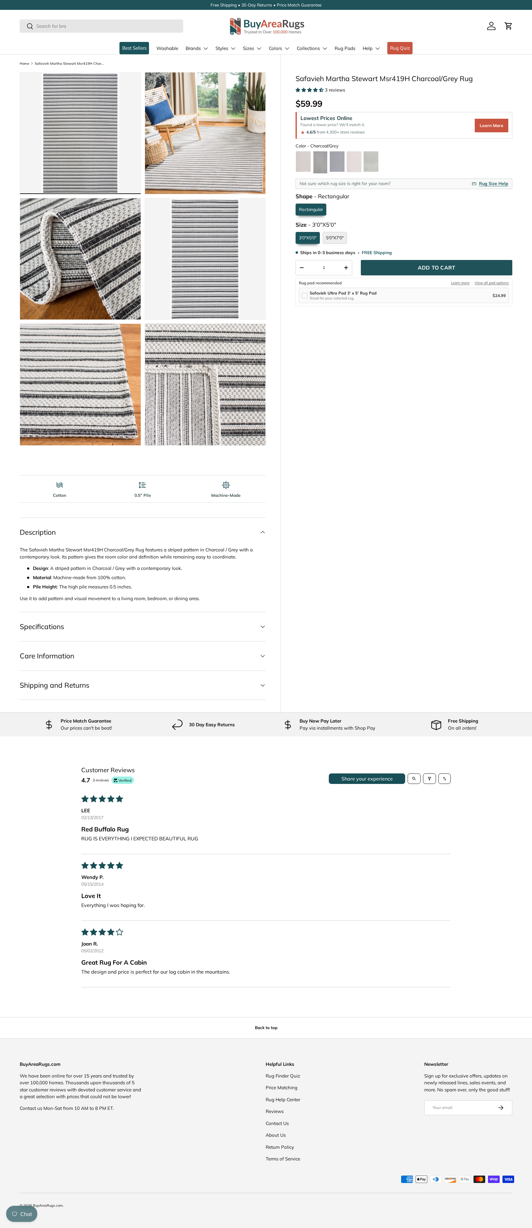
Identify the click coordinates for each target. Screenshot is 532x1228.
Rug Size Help (493, 183)
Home (24, 63)
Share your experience (367, 779)
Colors (275, 48)
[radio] (303, 162)
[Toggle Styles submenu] (233, 48)
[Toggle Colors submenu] (287, 48)
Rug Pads (345, 48)
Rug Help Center (283, 1099)
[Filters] (429, 778)
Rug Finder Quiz (283, 1076)
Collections (308, 48)
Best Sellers (134, 48)
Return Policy (280, 1147)
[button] (508, 26)
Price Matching (281, 1087)
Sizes (248, 48)
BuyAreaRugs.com (48, 1205)
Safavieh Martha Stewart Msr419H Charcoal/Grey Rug (69, 63)
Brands (193, 48)
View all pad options (492, 283)
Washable (167, 48)
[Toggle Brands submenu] (205, 48)
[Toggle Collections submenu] (324, 48)
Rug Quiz (400, 48)
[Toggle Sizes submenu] (259, 48)
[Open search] (414, 778)
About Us (276, 1135)
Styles (222, 48)
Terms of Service (283, 1159)
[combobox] (101, 26)
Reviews (275, 1111)
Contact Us (277, 1123)
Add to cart (436, 267)
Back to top (266, 1027)
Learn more (460, 283)
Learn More (491, 125)
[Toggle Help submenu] (377, 48)
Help (368, 48)
